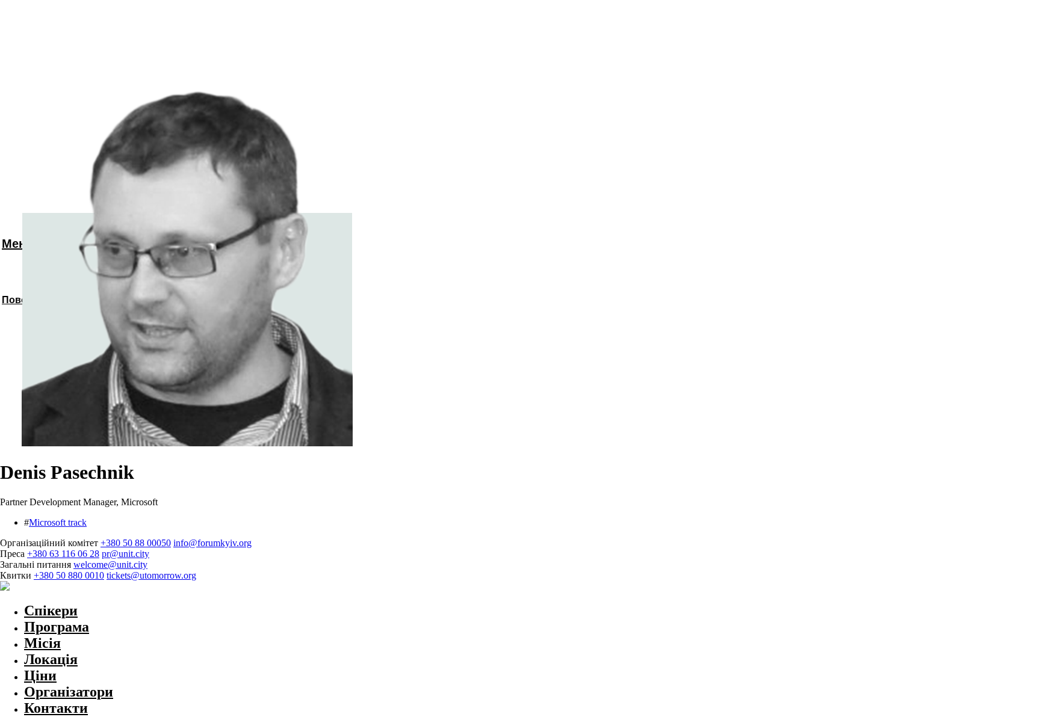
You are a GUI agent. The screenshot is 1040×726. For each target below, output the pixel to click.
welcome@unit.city (110, 564)
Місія (42, 643)
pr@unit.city (125, 554)
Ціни (40, 675)
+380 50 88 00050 (136, 543)
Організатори (68, 692)
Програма (56, 627)
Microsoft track (58, 522)
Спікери (51, 610)
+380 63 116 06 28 (63, 554)
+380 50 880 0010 (69, 575)
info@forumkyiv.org (212, 543)
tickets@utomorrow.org (151, 575)
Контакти (56, 708)
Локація (51, 659)
